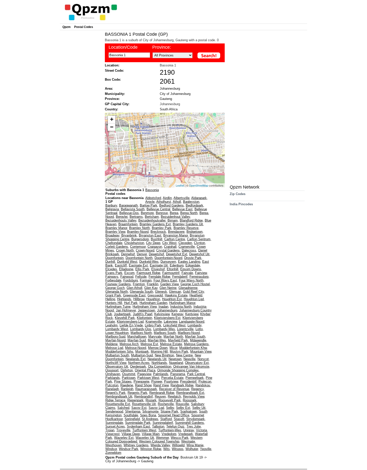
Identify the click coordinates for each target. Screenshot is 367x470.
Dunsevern (168, 261)
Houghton (153, 299)
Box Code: (113, 79)
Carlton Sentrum (198, 239)
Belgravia (112, 209)
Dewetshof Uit (199, 254)
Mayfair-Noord (115, 340)
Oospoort (112, 370)
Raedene (126, 385)
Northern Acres (139, 363)
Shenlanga (132, 411)
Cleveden (185, 243)
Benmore (147, 213)
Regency (197, 389)
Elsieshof (158, 269)
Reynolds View (193, 396)
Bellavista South (133, 209)
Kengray (177, 314)
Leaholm (111, 325)
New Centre (184, 355)
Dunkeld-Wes (149, 261)
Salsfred (123, 408)
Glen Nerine (168, 288)
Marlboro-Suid (115, 336)
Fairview (201, 273)
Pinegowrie (141, 381)
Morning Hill (159, 351)
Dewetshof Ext (176, 254)
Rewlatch (174, 396)
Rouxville (182, 404)
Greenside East (134, 295)
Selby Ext (183, 408)
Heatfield (195, 295)
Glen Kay (151, 288)
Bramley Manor (116, 228)
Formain (146, 280)
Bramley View (115, 232)
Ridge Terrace (115, 400)
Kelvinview (162, 314)
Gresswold (155, 295)
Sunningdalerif (163, 423)
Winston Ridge (150, 449)
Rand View (161, 385)
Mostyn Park (179, 351)
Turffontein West (144, 430)
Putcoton (111, 385)
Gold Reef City (193, 291)
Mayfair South (195, 336)
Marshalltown (136, 336)
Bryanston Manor (175, 235)
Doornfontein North (139, 258)
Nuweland (176, 363)
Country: (111, 109)
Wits (166, 449)
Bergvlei (122, 217)
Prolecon (204, 381)
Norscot (203, 359)
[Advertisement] (81, 106)
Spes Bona (148, 415)
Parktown (128, 378)
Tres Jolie (193, 426)
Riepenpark (135, 400)
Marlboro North (141, 333)
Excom (129, 273)
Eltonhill (172, 269)
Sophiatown (188, 411)
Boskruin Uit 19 (192, 457)
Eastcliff (121, 265)
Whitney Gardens (136, 445)
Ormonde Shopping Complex (178, 370)
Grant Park (113, 295)
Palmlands (160, 374)
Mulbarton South (117, 355)
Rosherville (166, 404)
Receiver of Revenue (174, 389)
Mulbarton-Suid (142, 355)
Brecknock (158, 232)
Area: (109, 88)
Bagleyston (191, 202)
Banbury (111, 205)
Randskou (202, 385)
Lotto (199, 329)
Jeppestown (146, 310)
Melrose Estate (171, 344)
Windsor (111, 449)
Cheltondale (113, 243)
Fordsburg (130, 280)
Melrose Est (149, 344)
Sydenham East (138, 426)
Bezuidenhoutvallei (152, 220)
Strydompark (195, 419)
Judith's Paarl (142, 314)
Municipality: (115, 94)
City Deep (153, 243)
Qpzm (66, 27)
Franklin (152, 284)
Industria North (180, 306)
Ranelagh (112, 389)
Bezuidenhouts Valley (120, 220)
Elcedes (111, 269)
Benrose (162, 213)
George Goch (115, 288)
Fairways (111, 276)
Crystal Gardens (168, 250)
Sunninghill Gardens (189, 423)
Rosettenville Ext (117, 404)
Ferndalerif (179, 276)
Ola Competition (159, 366)
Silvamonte (150, 411)
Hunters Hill (113, 303)
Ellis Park (142, 269)
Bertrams (136, 217)
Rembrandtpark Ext (190, 393)
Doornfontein (114, 258)
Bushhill (156, 239)
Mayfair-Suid (137, 340)
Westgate (188, 441)
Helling (110, 299)
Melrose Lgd (114, 348)
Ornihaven (112, 374)
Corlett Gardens (116, 246)
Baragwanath (128, 205)
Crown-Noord (145, 250)
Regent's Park (115, 393)
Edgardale (192, 265)
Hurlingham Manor (182, 303)
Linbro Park (153, 325)
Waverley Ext (124, 438)
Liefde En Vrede (131, 325)
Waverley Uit (145, 438)
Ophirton (127, 370)
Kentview (191, 314)
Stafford (166, 419)
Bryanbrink (129, 235)
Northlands (159, 363)
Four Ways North (191, 280)
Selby (170, 408)
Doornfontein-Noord (168, 258)
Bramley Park (162, 228)
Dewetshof (156, 254)
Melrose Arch (129, 344)
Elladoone (126, 269)
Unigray (188, 430)
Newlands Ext (136, 359)
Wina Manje (194, 445)
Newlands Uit (157, 359)
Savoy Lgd (156, 408)
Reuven (160, 396)
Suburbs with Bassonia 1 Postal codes (124, 192)
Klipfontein (144, 318)
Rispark (151, 400)
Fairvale (187, 273)
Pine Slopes (123, 381)
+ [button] (111, 119)
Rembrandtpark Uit (118, 396)
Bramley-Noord (138, 232)
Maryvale (155, 336)
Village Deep (131, 434)
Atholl (177, 202)
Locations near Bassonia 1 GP (124, 200)
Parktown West (148, 378)
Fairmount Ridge (148, 273)
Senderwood (114, 411)
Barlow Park (148, 205)
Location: (112, 65)
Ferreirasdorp (198, 276)
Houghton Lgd (194, 299)
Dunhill (110, 261)
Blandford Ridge (191, 220)
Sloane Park (169, 411)
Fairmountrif (171, 273)
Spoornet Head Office (173, 415)
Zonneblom (113, 453)
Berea (174, 213)
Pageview (144, 374)
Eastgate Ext (138, 265)
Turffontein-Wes (169, 430)
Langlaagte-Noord (191, 321)
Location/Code (123, 47)
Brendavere (176, 232)
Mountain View (200, 351)
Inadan (163, 306)
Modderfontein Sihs (119, 351)
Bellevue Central (158, 209)
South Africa (169, 109)
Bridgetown (194, 232)
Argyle (150, 202)
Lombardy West (116, 329)
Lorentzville (185, 329)
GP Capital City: (117, 104)
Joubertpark (122, 314)
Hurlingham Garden (153, 303)
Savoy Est (139, 408)
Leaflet (180, 185)
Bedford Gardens (171, 205)
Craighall (170, 246)
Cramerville (187, 246)
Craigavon (155, 246)
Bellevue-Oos (129, 213)
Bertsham (152, 217)
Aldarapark (199, 198)
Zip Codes (237, 194)
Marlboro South (165, 333)
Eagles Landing (189, 261)
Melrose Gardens (196, 344)
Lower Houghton (117, 333)
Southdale (131, 415)
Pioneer (156, 381)
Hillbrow (138, 299)
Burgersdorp (140, 239)
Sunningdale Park (138, 423)
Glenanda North (116, 291)
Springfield (132, 419)
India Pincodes (241, 204)
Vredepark (185, 434)
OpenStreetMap (198, 185)
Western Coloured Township (159, 441)
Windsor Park (128, 449)
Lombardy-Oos (140, 329)
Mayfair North (173, 336)
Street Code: (114, 70)
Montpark (142, 351)
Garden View (169, 284)
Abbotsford (153, 198)
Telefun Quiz (175, 426)
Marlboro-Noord (189, 333)
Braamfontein (128, 224)
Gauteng (166, 99)
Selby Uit (198, 408)
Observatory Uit (116, 366)
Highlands (124, 299)
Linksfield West (174, 325)
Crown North (125, 250)
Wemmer (162, 438)
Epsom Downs (190, 269)
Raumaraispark (146, 389)
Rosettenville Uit (144, 404)
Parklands (112, 378)
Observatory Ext (197, 363)
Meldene (111, 344)
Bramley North (139, 228)
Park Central (196, 374)
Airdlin (167, 198)
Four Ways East (165, 280)
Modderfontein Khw (193, 348)
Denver (142, 254)
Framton (139, 284)
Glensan (175, 291)
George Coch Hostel (195, 284)
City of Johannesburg (175, 94)
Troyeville (123, 430)
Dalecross (189, 250)
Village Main (151, 434)
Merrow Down (158, 348)
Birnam (173, 220)
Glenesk (161, 291)
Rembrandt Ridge (161, 393)
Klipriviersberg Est (167, 318)
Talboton (158, 426)
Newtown (175, 359)
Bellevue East (182, 209)
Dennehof (128, 254)
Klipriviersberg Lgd (130, 321)
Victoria (201, 430)
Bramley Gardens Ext (155, 224)
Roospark (189, 400)
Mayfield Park (178, 340)
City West (169, 243)
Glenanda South (141, 291)
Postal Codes (83, 27)
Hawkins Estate (176, 295)
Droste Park (192, 258)
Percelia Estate (172, 378)
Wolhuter (191, 449)
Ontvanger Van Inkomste (191, 366)
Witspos (178, 449)
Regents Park (137, 393)
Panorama (177, 374)
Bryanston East (150, 235)
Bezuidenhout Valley (175, 217)
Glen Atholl (134, 288)
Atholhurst (163, 202)
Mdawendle (198, 340)
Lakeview (170, 321)
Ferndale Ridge (159, 276)
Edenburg (177, 265)
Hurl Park (131, 303)
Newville (189, 359)
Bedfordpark (194, 205)
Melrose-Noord (135, 348)
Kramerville (154, 321)
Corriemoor (138, 246)
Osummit (128, 374)
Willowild (178, 445)
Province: (161, 47)
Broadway (112, 235)
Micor (173, 348)
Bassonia (152, 190)
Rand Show (143, 385)
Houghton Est (172, 299)
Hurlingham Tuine (118, 306)
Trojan (109, 430)
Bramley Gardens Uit (188, 224)
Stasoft (179, 419)
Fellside (141, 276)
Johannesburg (170, 88)
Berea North (188, 213)
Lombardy (194, 325)
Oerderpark (138, 366)
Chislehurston (134, 243)
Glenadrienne (188, 288)
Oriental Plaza (145, 370)
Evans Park (113, 273)
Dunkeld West (127, 261)
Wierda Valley (160, 445)
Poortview (171, 381)
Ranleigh (127, 389)
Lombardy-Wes (164, 329)
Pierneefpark (194, 378)
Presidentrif (188, 381)
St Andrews (150, 419)
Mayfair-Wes (157, 340)
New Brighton (164, 355)
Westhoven (113, 445)
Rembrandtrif (143, 396)
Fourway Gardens (118, 284)
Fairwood (126, 276)
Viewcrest (112, 434)
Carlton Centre (174, 239)
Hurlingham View (145, 306)
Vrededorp (169, 434)
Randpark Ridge (182, 385)
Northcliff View (115, 363)
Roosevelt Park (170, 400)
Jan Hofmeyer (126, 310)
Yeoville (205, 449)
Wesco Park (179, 438)
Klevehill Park (125, 318)
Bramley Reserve (186, 228)
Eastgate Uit (159, 265)
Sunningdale (114, 423)
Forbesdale (113, 280)
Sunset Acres (115, 426)
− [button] (111, 127)
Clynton (199, 243)
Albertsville (181, 198)
